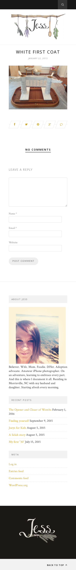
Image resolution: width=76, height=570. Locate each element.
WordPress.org (18, 485)
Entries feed (16, 471)
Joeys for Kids (17, 428)
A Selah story (17, 435)
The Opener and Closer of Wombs (30, 410)
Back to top (56, 565)
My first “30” (16, 442)
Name (13, 213)
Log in (13, 464)
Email (13, 228)
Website (13, 242)
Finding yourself (19, 421)
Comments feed (18, 478)
